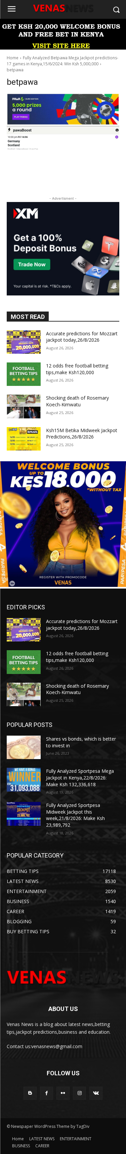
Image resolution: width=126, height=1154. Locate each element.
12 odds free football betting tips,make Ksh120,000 (77, 369)
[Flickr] (63, 1093)
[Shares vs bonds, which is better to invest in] (24, 747)
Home (12, 58)
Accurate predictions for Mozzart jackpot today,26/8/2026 (82, 336)
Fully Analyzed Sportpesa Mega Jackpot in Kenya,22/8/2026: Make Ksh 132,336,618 (80, 777)
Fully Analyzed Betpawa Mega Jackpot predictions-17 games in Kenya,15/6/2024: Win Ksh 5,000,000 (62, 61)
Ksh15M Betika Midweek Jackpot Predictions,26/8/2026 (81, 433)
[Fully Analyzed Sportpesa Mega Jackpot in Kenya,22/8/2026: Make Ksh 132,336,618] (24, 779)
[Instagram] (79, 1093)
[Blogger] (30, 1093)
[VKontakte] (95, 1093)
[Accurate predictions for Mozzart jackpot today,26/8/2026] (24, 342)
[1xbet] (63, 48)
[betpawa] (63, 121)
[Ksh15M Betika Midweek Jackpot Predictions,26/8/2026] (24, 439)
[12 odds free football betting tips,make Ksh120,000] (24, 374)
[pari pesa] (63, 585)
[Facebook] (46, 1093)
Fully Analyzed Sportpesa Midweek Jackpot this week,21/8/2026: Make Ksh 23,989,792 (75, 815)
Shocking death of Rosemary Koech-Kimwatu (77, 401)
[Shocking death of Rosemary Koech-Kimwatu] (24, 406)
